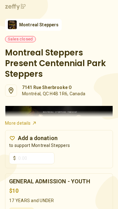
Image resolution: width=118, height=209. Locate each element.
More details (18, 123)
